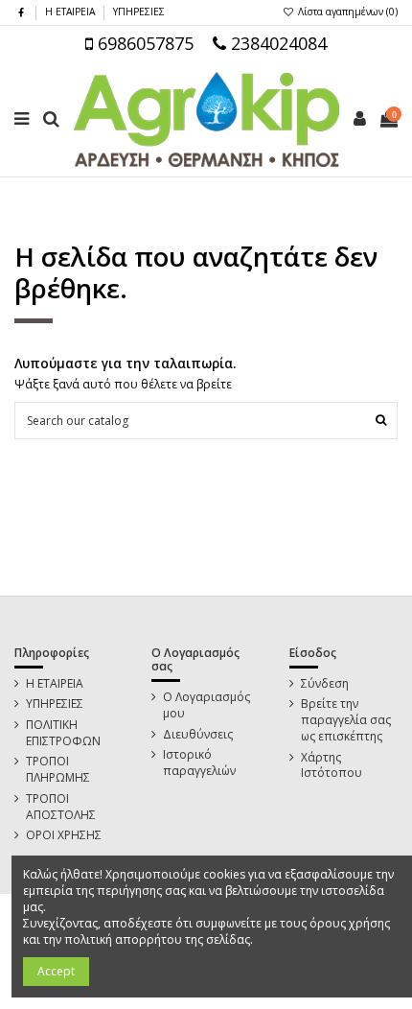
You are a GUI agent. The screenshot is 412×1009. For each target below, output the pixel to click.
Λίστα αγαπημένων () (346, 11)
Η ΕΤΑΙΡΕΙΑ (71, 11)
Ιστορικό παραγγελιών (199, 763)
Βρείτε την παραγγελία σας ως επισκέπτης (346, 720)
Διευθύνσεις (198, 734)
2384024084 (276, 43)
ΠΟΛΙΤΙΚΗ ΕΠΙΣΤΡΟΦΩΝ (63, 733)
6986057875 (143, 43)
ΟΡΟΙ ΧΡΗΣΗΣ (64, 835)
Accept (56, 971)
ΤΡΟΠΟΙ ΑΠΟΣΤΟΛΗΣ (61, 807)
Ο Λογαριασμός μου (206, 705)
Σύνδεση (325, 684)
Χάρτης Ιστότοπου (331, 766)
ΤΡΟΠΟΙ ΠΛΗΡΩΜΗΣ (58, 770)
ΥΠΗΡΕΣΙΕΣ (139, 11)
